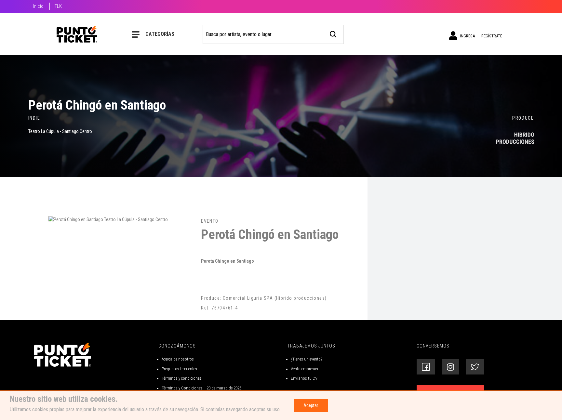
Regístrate (491, 35)
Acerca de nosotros (178, 359)
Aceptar (310, 405)
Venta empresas (304, 368)
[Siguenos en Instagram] (450, 366)
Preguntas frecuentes (179, 368)
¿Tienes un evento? (306, 359)
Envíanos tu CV (304, 378)
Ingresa (467, 35)
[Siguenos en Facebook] (426, 366)
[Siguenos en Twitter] (475, 366)
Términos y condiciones (181, 378)
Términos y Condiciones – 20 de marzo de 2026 (201, 388)
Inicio (38, 6)
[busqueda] (333, 33)
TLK (58, 6)
